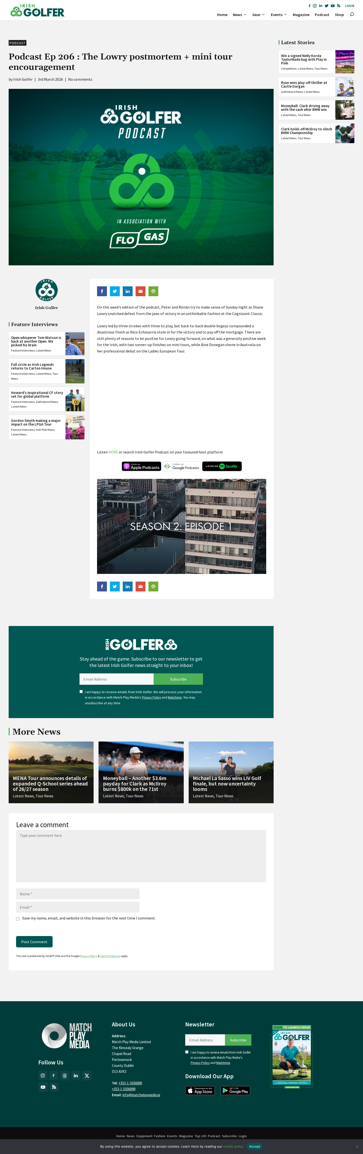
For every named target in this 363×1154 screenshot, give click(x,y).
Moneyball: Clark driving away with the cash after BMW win (305, 107)
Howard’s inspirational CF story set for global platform (37, 395)
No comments (80, 79)
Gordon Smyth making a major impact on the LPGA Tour (36, 422)
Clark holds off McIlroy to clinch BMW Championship (306, 131)
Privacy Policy (151, 697)
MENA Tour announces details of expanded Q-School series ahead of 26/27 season (50, 783)
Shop (339, 14)
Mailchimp (175, 697)
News (237, 14)
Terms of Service (110, 956)
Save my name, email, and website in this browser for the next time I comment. (89, 918)
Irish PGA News (45, 430)
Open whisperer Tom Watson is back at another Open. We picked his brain (36, 341)
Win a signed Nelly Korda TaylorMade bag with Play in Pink (304, 59)
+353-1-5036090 (130, 1083)
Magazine (301, 14)
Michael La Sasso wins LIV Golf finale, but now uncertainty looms (227, 783)
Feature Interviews (23, 350)
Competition (289, 68)
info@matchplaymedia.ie (141, 1095)
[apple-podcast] (141, 469)
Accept (255, 1146)
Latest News (43, 350)
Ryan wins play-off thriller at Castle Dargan (304, 84)
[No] (356, 1146)
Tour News (320, 68)
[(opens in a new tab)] (292, 1055)
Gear (256, 14)
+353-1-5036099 (123, 1089)
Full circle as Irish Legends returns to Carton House (32, 366)
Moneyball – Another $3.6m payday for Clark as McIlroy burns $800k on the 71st (134, 783)
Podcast (322, 14)
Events (276, 14)
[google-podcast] (182, 469)
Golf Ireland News (47, 402)
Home (222, 14)
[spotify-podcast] (222, 469)
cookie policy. (233, 1146)
